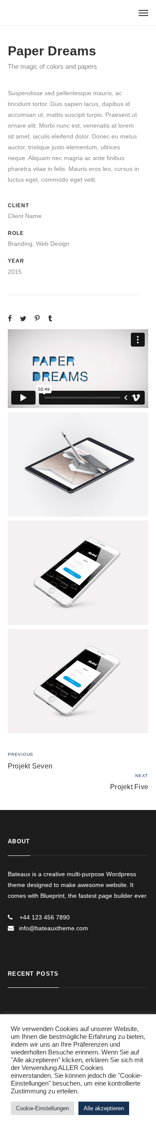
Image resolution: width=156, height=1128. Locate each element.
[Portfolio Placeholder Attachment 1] (78, 464)
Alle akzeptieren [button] (104, 1108)
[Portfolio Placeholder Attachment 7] (78, 572)
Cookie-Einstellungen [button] (42, 1108)
